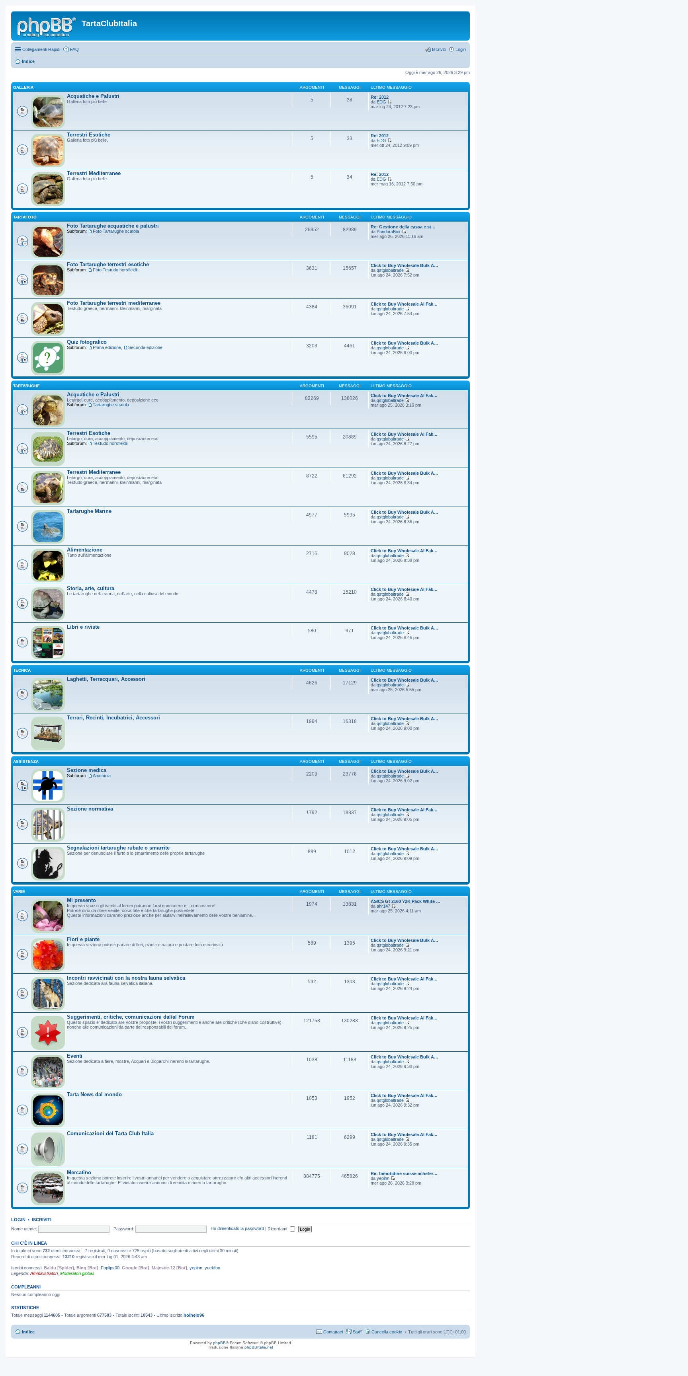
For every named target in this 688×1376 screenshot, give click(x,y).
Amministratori (44, 1273)
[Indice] (47, 26)
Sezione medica (86, 770)
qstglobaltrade (390, 270)
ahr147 (383, 906)
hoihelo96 (194, 1315)
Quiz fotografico (87, 342)
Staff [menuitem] (357, 1331)
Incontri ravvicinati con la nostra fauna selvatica (126, 978)
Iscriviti (41, 1219)
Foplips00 (110, 1267)
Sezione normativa (90, 809)
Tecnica (22, 670)
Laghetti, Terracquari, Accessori (106, 679)
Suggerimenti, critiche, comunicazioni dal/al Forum (131, 1017)
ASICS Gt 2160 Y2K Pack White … (405, 901)
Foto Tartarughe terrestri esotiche (108, 264)
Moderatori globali (77, 1273)
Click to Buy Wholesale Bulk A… (404, 265)
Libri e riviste (83, 627)
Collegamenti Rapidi (41, 49)
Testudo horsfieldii (110, 443)
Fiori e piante (83, 939)
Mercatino (79, 1172)
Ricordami (278, 1228)
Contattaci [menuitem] (333, 1331)
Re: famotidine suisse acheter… (404, 1173)
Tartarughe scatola (111, 404)
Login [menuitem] (460, 49)
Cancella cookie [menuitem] (386, 1331)
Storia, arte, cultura (90, 588)
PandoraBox (389, 231)
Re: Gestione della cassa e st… (403, 226)
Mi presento (81, 900)
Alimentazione (84, 550)
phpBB (219, 1343)
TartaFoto (25, 217)
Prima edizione (107, 347)
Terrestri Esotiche (88, 135)
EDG (381, 101)
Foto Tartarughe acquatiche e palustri (113, 226)
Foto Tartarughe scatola (116, 231)
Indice (28, 61)
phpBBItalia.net (258, 1347)
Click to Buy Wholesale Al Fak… (404, 304)
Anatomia (102, 775)
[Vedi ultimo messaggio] (389, 101)
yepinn (383, 1178)
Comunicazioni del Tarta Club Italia (110, 1133)
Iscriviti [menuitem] (439, 49)
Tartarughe (26, 386)
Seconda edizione (145, 347)
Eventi (74, 1056)
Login (18, 1219)
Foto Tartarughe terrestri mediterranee (113, 303)
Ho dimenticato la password (237, 1228)
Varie (19, 891)
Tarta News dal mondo (94, 1094)
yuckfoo (212, 1267)
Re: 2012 (380, 97)
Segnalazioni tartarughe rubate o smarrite (118, 848)
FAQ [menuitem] (74, 49)
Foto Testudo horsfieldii (115, 269)
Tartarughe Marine (89, 511)
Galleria (23, 87)
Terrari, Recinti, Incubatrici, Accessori (113, 718)
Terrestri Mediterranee (94, 173)
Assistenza (26, 761)
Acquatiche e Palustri (93, 96)
